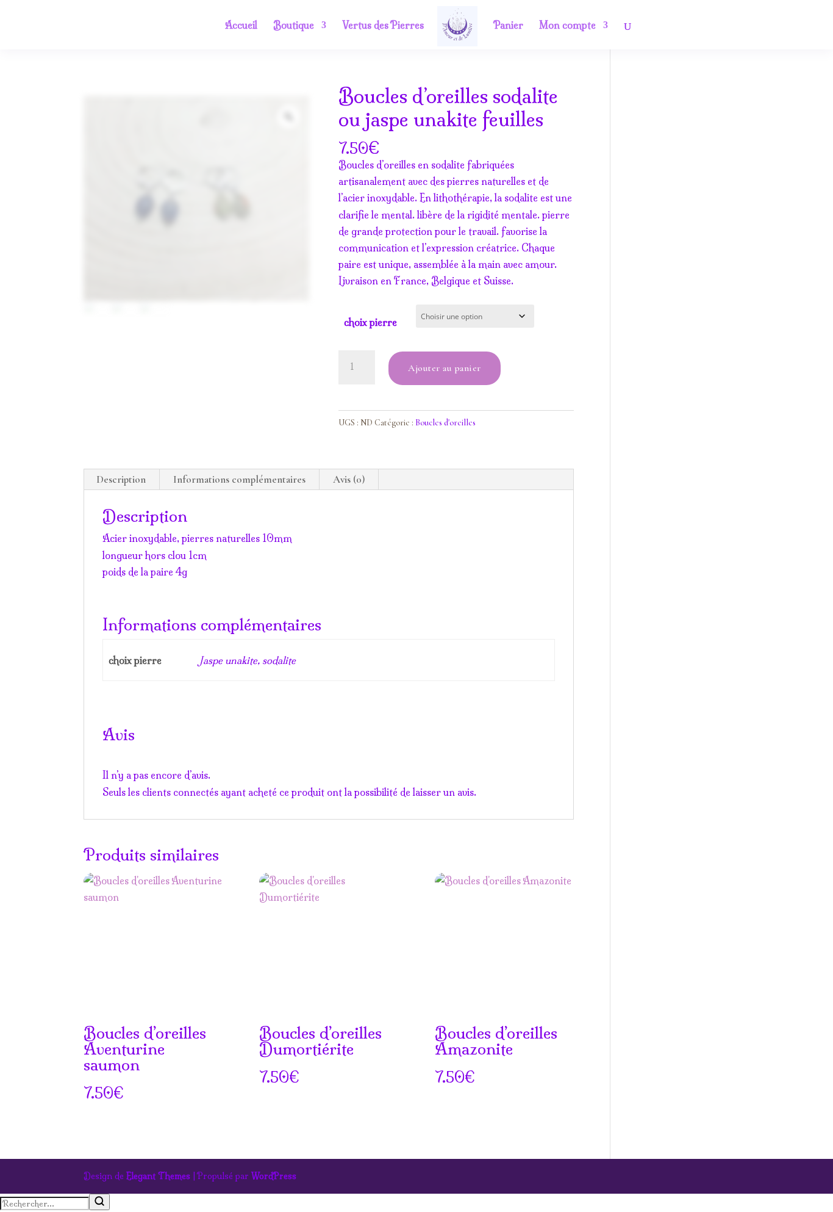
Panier (508, 26)
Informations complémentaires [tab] (239, 479)
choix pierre (370, 322)
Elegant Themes (158, 1176)
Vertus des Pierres (383, 26)
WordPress (273, 1176)
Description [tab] (121, 479)
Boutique (293, 26)
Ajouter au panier (444, 368)
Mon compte (567, 26)
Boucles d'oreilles (445, 422)
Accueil (241, 26)
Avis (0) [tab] (349, 479)
